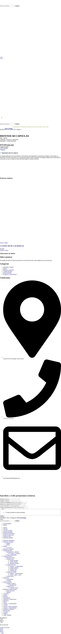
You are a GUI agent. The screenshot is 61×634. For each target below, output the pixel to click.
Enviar (2, 516)
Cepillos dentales (14, 560)
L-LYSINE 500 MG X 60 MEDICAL (12, 246)
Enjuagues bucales (14, 563)
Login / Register (7, 615)
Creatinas (8, 580)
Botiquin (8, 592)
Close (1, 519)
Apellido (2, 501)
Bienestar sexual (10, 557)
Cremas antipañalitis (11, 555)
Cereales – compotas (15, 553)
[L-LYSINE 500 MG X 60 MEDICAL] (30, 241)
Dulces (8, 544)
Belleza (8, 121)
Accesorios (9, 547)
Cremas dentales (14, 562)
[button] (4, 250)
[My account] (0, 119)
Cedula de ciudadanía (6, 502)
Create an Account (4, 627)
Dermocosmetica (45, 121)
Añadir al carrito (4, 147)
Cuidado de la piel (10, 565)
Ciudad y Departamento (6, 507)
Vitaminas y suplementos (12, 139)
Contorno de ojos (14, 588)
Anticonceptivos (10, 590)
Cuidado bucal (10, 559)
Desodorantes (13, 585)
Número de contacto (5, 504)
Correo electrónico (5, 506)
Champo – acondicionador (16, 566)
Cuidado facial (13, 569)
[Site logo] (6, 4)
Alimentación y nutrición (12, 552)
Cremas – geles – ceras (15, 575)
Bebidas (8, 543)
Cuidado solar (13, 570)
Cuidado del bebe (32, 121)
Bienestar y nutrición (19, 121)
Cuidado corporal (14, 567)
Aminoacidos (9, 579)
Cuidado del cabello (11, 572)
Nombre (2, 499)
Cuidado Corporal (10, 583)
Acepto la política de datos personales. (15, 512)
